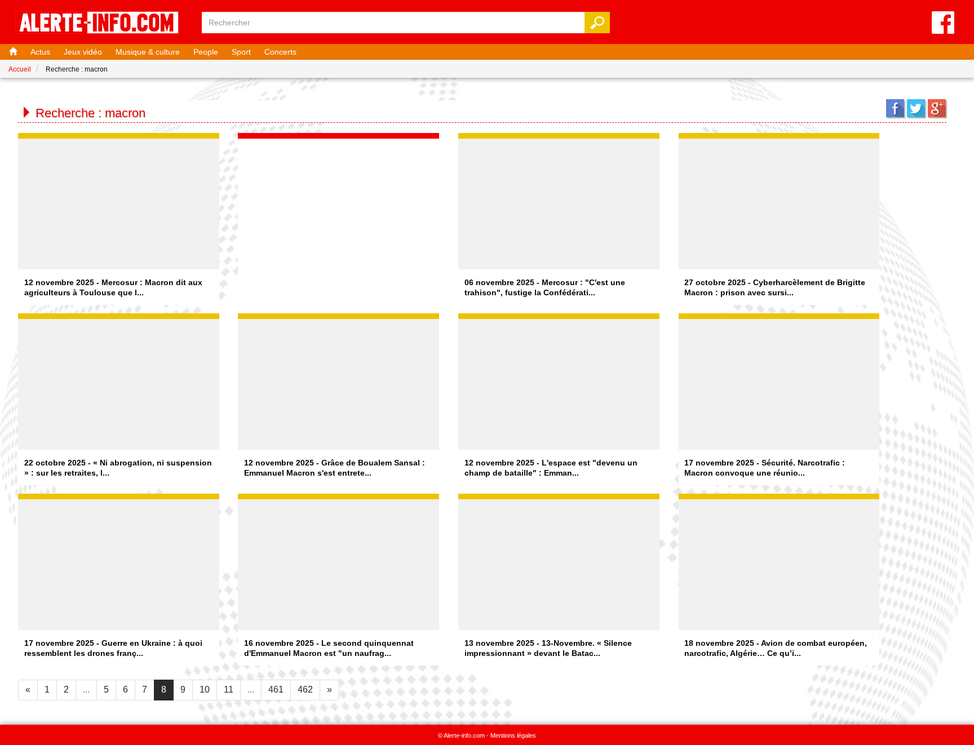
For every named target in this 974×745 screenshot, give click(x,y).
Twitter (916, 108)
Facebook (895, 108)
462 (305, 689)
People (205, 51)
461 (276, 689)
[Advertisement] (338, 209)
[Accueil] (12, 52)
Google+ (937, 108)
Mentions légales (513, 735)
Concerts (280, 51)
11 (228, 689)
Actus (40, 51)
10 (205, 689)
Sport (241, 51)
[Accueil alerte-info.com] (103, 23)
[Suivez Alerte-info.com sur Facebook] (943, 23)
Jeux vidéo (83, 51)
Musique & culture (148, 51)
